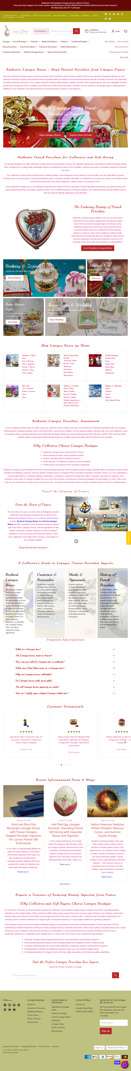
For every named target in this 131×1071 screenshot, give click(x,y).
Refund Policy (33, 1022)
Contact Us (20, 17)
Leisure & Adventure (48, 47)
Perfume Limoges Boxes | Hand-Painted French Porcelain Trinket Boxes (72, 403)
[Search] (76, 31)
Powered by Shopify (10, 1052)
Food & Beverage (28, 361)
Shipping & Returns (35, 1011)
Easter (107, 361)
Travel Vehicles (68, 372)
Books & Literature (28, 391)
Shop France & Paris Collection (33, 547)
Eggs (23, 358)
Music (24, 397)
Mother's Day (109, 364)
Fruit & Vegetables (28, 364)
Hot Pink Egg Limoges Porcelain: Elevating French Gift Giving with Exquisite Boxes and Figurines (65, 830)
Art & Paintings (27, 388)
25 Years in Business (10, 15)
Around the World (70, 360)
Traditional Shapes (79, 41)
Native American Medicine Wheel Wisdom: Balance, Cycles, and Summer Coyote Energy (107, 830)
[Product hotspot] (81, 509)
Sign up (106, 1030)
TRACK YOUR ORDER (84, 1011)
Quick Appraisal (8, 17)
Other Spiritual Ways (112, 400)
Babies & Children (49, 41)
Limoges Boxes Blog (84, 1008)
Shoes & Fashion (69, 391)
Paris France (68, 369)
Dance (24, 394)
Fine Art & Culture (28, 47)
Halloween (108, 370)
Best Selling (110, 41)
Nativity (108, 397)
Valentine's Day (110, 358)
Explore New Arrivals (81, 135)
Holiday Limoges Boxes (34, 52)
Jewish (107, 394)
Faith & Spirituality (68, 47)
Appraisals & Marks (60, 15)
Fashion (64, 41)
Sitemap (55, 1046)
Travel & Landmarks (11, 52)
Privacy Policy (33, 1015)
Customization (74, 15)
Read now (22, 872)
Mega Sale (124, 57)
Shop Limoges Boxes (50, 135)
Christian (108, 391)
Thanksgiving (109, 373)
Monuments (67, 366)
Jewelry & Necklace (70, 394)
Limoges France (25, 15)
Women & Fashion (70, 397)
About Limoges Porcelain (42, 15)
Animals (34, 41)
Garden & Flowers (28, 367)
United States (68, 375)
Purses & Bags (69, 388)
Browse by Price (121, 47)
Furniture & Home (28, 370)
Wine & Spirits (27, 373)
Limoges (6, 41)
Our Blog (95, 15)
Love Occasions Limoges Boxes (98, 248)
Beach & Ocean (69, 363)
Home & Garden (10, 47)
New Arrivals (122, 41)
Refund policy (57, 1031)
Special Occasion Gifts (57, 52)
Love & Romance (19, 41)
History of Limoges (59, 1013)
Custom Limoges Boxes (61, 1017)
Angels (107, 388)
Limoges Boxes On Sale (118, 52)
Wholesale (85, 15)
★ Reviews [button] (128, 538)
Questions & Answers (36, 1008)
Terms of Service (34, 1018)
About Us (31, 1004)
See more (64, 884)
